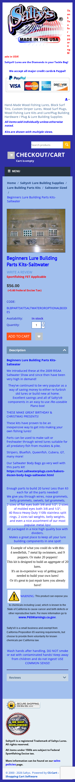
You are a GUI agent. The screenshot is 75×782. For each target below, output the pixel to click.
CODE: (11, 302)
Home (11, 183)
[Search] (66, 145)
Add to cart (19, 336)
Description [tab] (17, 350)
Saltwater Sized (56, 188)
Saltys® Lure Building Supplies (42, 183)
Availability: (15, 318)
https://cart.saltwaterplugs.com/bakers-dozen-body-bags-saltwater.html (36, 473)
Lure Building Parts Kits (24, 188)
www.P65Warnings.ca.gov (37, 617)
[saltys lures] (36, 24)
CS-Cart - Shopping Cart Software (32, 774)
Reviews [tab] (15, 678)
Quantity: (13, 325)
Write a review (19, 272)
